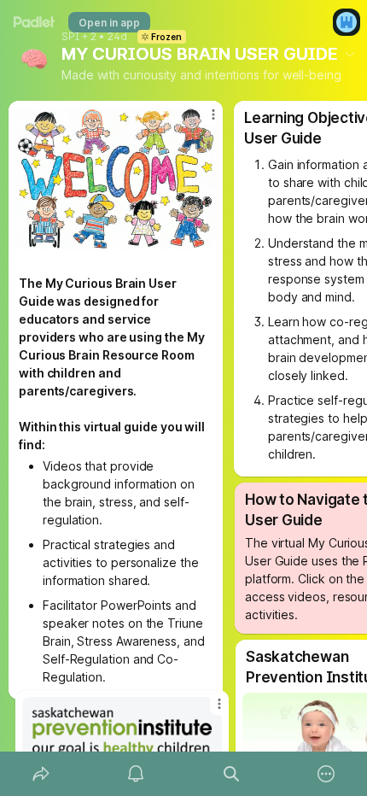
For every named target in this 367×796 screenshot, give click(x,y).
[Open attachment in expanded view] (122, 731)
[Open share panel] (41, 774)
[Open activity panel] (136, 774)
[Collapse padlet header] (350, 54)
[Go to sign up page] (346, 22)
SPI (70, 37)
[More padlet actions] (326, 774)
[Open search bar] (231, 774)
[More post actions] (208, 711)
